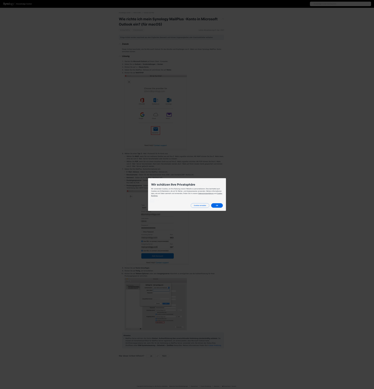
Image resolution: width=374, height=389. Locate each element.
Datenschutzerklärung (205, 193)
